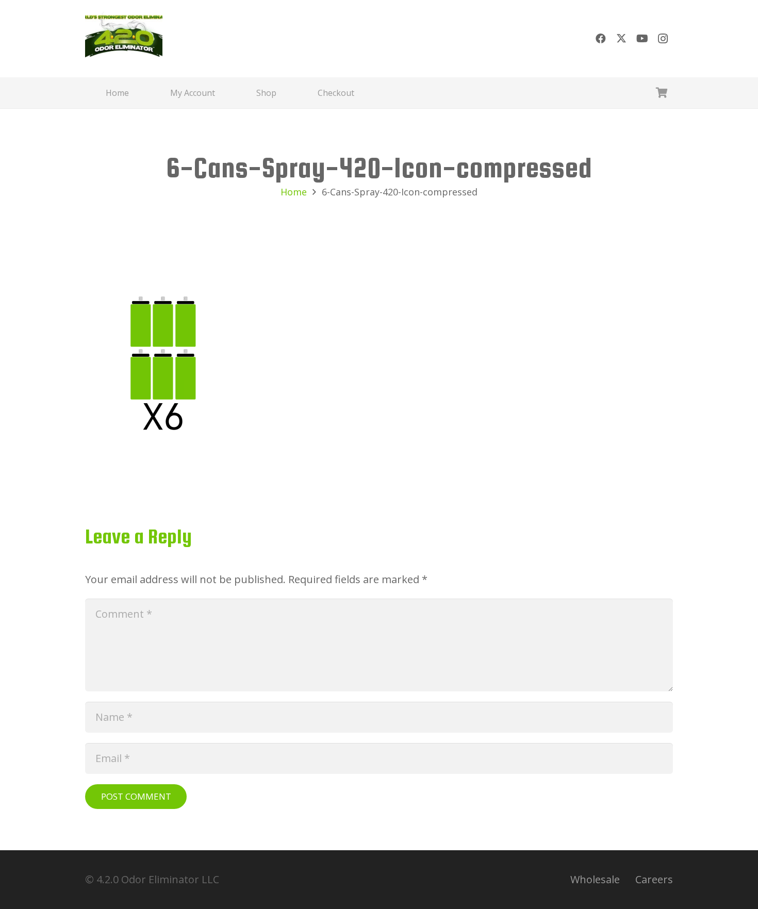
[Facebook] (600, 38)
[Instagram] (662, 38)
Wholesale (595, 879)
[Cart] (661, 92)
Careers (654, 879)
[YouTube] (642, 38)
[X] (621, 38)
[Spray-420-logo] (123, 39)
